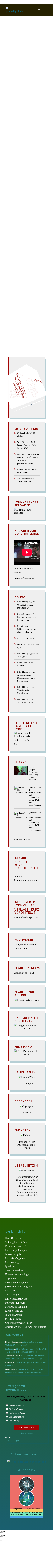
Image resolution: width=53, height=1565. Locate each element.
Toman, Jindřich (23, 232)
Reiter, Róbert (12, 206)
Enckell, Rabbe (20, 117)
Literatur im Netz (14, 1310)
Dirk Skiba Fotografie (16, 1282)
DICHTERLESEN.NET (17, 1298)
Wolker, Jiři (20, 253)
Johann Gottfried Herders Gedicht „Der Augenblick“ (24, 1343)
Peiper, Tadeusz (21, 195)
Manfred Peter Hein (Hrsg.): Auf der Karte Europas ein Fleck (22, 63)
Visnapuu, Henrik (19, 241)
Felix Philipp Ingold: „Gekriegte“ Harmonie (26, 701)
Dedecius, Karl (21, 108)
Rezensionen (20, 208)
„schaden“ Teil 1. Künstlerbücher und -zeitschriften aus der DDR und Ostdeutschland (35, 821)
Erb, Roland (18, 120)
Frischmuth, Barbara (21, 123)
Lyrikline (10, 1290)
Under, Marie (20, 238)
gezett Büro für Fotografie (18, 1286)
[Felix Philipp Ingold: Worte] (27, 1054)
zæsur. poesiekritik (15, 1270)
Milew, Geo (19, 180)
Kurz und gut (12, 1294)
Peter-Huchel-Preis (15, 1302)
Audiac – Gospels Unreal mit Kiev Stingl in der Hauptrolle (34, 773)
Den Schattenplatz (16, 1416)
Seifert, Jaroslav (20, 210)
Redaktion (14, 72)
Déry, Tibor (19, 111)
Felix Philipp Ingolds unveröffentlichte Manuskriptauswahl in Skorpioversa (26, 676)
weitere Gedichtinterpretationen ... (26, 880)
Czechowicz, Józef (22, 102)
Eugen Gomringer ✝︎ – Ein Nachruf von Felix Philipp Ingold (26, 616)
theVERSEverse (13, 1318)
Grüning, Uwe (18, 129)
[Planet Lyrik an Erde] (27, 1000)
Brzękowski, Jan (16, 93)
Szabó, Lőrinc (21, 226)
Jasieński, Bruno (19, 144)
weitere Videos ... (23, 839)
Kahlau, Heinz (19, 147)
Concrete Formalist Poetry (19, 1322)
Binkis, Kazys (25, 84)
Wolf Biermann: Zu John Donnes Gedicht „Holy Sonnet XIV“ (27, 445)
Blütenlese (19, 87)
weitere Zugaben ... (24, 578)
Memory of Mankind (16, 1306)
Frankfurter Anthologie (17, 1274)
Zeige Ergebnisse (27, 1433)
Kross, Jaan (22, 162)
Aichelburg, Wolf (24, 75)
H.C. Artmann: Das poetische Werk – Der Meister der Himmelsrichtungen (25, 1350)
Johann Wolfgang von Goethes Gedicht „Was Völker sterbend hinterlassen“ (24, 1371)
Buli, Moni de (33, 93)
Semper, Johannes (21, 214)
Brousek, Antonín (20, 90)
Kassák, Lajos (18, 153)
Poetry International (15, 1246)
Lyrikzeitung (12, 1262)
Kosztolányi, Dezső (24, 159)
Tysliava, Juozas (20, 235)
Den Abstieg (14, 1420)
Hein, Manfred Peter (20, 135)
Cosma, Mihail (19, 99)
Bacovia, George (22, 78)
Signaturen (11, 1278)
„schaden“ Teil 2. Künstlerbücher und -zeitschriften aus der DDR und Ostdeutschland (35, 796)
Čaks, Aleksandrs (26, 96)
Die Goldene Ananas (17, 1412)
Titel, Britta (20, 229)
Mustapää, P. (18, 183)
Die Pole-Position (16, 1409)
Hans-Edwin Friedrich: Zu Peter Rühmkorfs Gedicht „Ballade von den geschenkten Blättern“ (28, 459)
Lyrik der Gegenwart (16, 1258)
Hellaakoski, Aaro (21, 138)
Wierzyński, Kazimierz (14, 248)
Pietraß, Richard (22, 198)
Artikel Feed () (24, 972)
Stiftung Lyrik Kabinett (17, 1242)
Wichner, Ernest (23, 244)
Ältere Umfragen (12, 1440)
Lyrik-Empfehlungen (16, 1250)
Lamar (15, 168)
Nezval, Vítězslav (23, 189)
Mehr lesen (11, 304)
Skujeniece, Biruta (23, 220)
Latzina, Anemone (24, 171)
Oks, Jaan (17, 192)
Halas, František (23, 132)
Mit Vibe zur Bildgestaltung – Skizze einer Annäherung (27, 629)
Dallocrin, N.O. (20, 105)
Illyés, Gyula (22, 141)
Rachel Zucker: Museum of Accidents (27, 471)
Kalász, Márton (20, 150)
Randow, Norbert (21, 201)
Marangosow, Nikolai (23, 177)
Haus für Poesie (13, 1238)
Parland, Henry (30, 192)
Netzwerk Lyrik (13, 1254)
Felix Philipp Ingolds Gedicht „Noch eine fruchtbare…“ (26, 604)
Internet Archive (13, 1314)
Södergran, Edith (23, 223)
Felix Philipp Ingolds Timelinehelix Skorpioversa (26, 690)
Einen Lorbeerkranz (17, 1405)
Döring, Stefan (20, 114)
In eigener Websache (25, 638)
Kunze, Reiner (21, 165)
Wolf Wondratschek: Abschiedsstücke (25, 480)
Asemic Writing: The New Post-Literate (25, 1326)
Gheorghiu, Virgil (21, 126)
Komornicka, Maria (18, 156)
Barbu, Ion (21, 81)
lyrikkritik (10, 1266)
